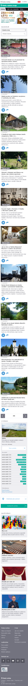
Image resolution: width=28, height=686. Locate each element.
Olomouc (23, 469)
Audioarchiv (4, 647)
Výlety (4, 438)
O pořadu (4, 421)
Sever (24, 478)
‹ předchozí (3, 416)
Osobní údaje (10, 680)
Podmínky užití (18, 680)
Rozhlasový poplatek (20, 642)
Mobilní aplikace (5, 652)
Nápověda (17, 633)
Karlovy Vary (22, 464)
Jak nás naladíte (13, 9)
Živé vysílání (4, 645)
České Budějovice (21, 459)
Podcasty (4, 649)
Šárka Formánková (7, 492)
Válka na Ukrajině (6, 631)
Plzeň (24, 476)
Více (22, 9)
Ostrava (23, 471)
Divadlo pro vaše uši (8, 581)
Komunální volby (6, 633)
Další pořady (6, 513)
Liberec (24, 466)
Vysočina (23, 481)
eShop (3, 637)
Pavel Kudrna (5, 490)
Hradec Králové (21, 462)
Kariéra (17, 637)
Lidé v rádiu (18, 635)
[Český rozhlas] (5, 2)
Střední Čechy (22, 454)
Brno (24, 457)
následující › (25, 416)
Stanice (3, 635)
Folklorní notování (7, 555)
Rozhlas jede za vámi (8, 609)
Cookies (3, 680)
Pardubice (23, 474)
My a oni (4, 531)
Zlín (25, 483)
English (3, 682)
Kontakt (17, 640)
